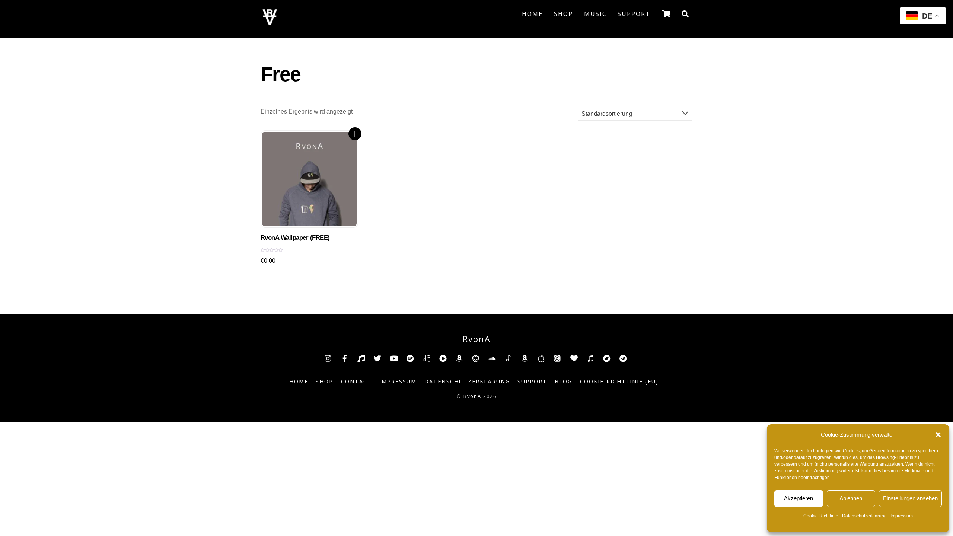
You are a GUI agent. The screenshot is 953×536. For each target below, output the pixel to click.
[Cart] (666, 13)
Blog (563, 381)
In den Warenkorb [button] (354, 133)
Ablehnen (850, 498)
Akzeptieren (798, 498)
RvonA (472, 396)
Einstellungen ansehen (910, 498)
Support (634, 14)
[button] (938, 434)
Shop (563, 14)
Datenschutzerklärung (864, 516)
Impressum (901, 516)
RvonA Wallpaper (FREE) (295, 237)
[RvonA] (270, 23)
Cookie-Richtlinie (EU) (619, 381)
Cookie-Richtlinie (820, 516)
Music (595, 14)
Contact (356, 381)
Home (532, 14)
